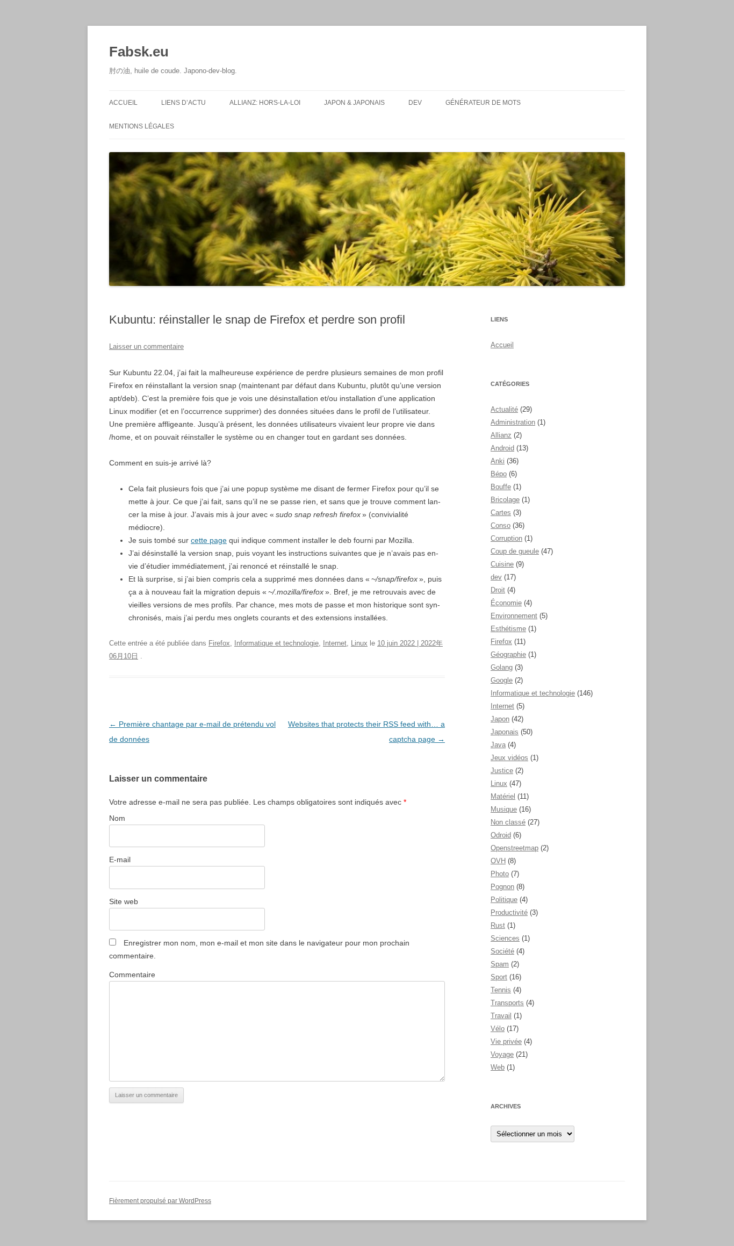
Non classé (508, 822)
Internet (335, 643)
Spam (500, 964)
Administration (513, 422)
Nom (117, 818)
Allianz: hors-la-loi (264, 102)
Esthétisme (508, 629)
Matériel (503, 796)
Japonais (505, 732)
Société (502, 951)
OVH (498, 861)
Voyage (502, 1054)
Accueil (123, 102)
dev (496, 577)
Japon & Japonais (354, 102)
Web (498, 1067)
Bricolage (505, 500)
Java (498, 745)
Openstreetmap (514, 848)
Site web (123, 901)
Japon (500, 719)
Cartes (501, 513)
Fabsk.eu (139, 52)
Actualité (504, 409)
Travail (501, 1016)
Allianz (501, 435)
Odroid (501, 835)
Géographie (508, 654)
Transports (507, 1003)
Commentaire (132, 974)
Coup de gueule (515, 551)
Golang (502, 667)
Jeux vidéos (509, 758)
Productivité (509, 912)
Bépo (499, 474)
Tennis (501, 990)
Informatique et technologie (276, 643)
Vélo (498, 1029)
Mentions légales (141, 126)
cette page (209, 540)
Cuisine (502, 564)
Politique (504, 900)
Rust (498, 925)
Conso (500, 525)
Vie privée (506, 1041)
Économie (506, 603)
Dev (415, 102)
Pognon (502, 887)
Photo (500, 874)
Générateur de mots (483, 102)
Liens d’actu (183, 102)
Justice (502, 771)
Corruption (506, 538)
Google (502, 680)
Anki (498, 461)
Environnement (514, 616)
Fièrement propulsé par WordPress (160, 1201)
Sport (499, 977)
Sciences (505, 938)
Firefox (219, 643)
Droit (498, 590)
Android (502, 448)
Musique (504, 809)
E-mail (120, 859)
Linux (359, 643)
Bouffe (501, 487)
